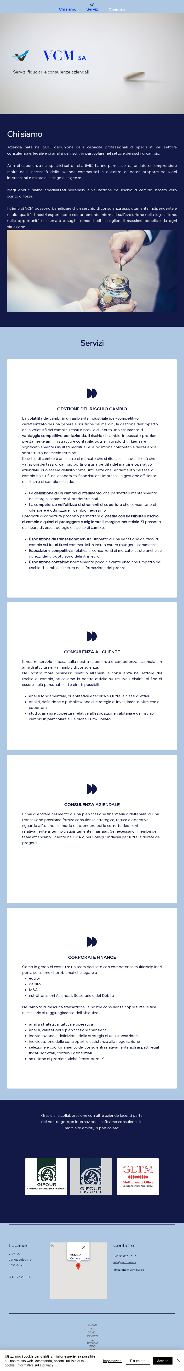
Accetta (162, 1360)
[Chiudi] (178, 1360)
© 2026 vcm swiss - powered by (92, 1333)
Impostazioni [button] (112, 1360)
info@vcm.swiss (124, 1262)
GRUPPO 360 (93, 1346)
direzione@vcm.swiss (128, 1269)
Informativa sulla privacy (35, 1365)
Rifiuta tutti (138, 1360)
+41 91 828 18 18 (125, 1256)
